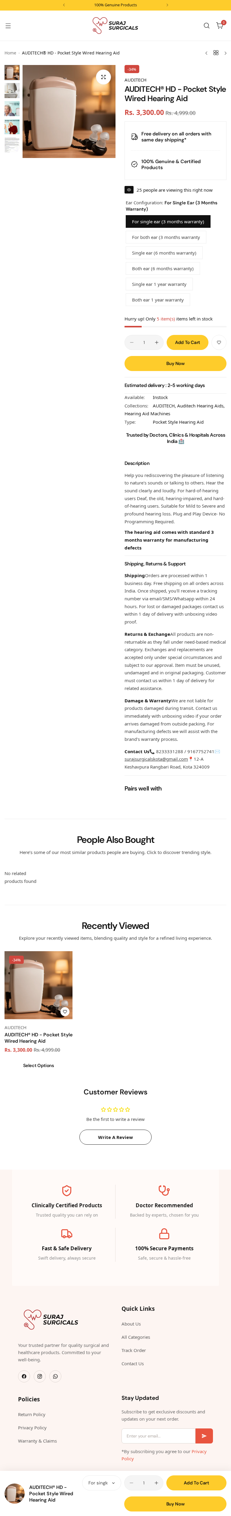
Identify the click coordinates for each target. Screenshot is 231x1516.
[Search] (206, 25)
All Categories (136, 1337)
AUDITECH (135, 80)
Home (10, 53)
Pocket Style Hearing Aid (178, 422)
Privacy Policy (32, 1428)
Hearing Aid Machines (147, 413)
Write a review (115, 1137)
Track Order (134, 1350)
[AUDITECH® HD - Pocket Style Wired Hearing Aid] (15, 1494)
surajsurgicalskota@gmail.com (156, 759)
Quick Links (138, 1309)
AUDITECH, (165, 406)
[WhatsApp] (55, 1376)
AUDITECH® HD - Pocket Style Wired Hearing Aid (51, 1493)
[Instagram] (40, 1376)
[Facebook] (24, 1376)
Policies (29, 1399)
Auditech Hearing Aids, (201, 406)
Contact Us (133, 1363)
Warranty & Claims (37, 1441)
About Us (131, 1324)
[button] (64, 5)
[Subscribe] (204, 1435)
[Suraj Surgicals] (115, 25)
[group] (69, 111)
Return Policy (31, 1414)
